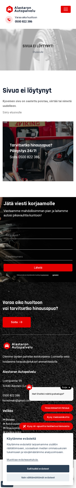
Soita (14, 322)
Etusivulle (38, 52)
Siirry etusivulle (12, 112)
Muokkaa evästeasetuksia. (22, 459)
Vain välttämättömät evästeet (38, 477)
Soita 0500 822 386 (25, 157)
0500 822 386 (23, 21)
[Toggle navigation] (66, 9)
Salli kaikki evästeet (38, 468)
